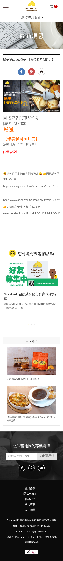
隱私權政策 (30, 493)
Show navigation (6, 6)
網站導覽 (30, 504)
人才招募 (30, 509)
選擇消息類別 (31, 17)
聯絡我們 (30, 499)
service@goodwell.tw (36, 531)
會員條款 (30, 488)
